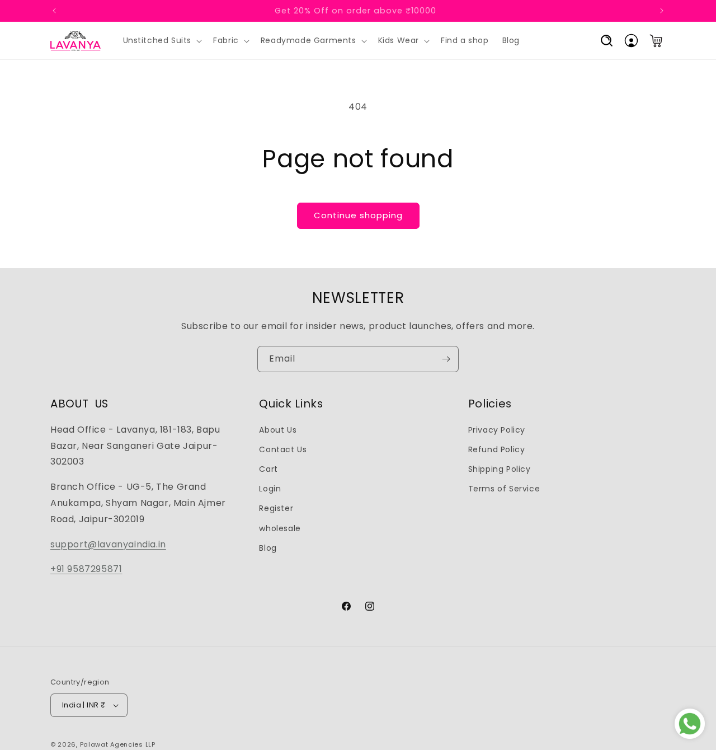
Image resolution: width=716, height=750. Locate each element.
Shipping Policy (499, 469)
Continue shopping (358, 215)
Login (270, 488)
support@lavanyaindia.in (108, 544)
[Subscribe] (446, 359)
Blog (267, 548)
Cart (268, 469)
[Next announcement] (661, 10)
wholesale (279, 528)
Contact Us (283, 449)
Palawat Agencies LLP (118, 744)
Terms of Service (504, 488)
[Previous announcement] (54, 10)
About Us (277, 429)
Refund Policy (496, 449)
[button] (161, 41)
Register (276, 508)
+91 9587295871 (86, 568)
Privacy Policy (496, 429)
